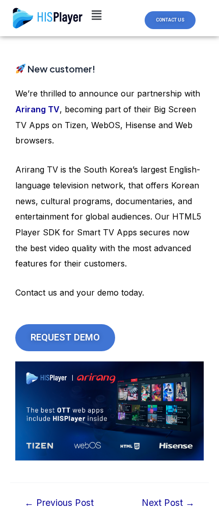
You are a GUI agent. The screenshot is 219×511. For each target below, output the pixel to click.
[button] (170, 20)
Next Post (168, 502)
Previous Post (59, 502)
